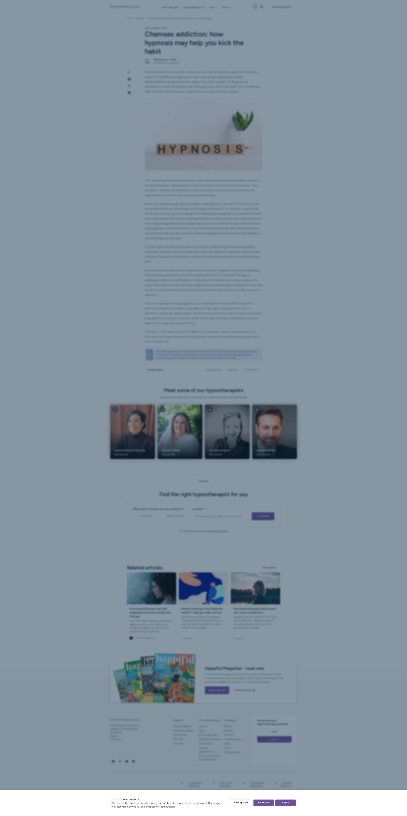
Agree (285, 802)
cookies (125, 803)
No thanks (263, 802)
